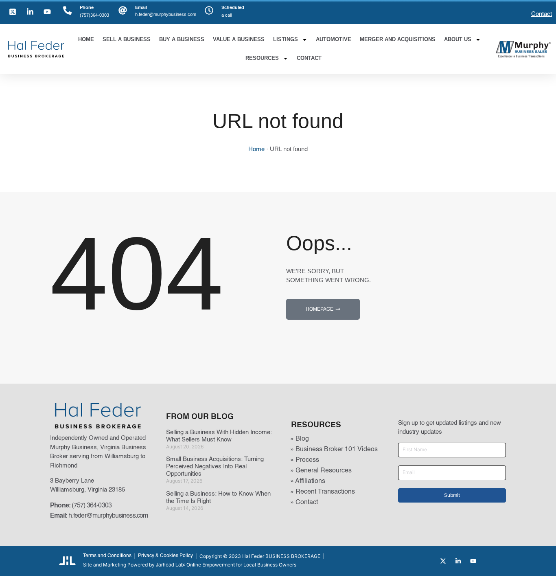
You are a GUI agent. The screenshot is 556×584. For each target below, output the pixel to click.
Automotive (333, 39)
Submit (452, 495)
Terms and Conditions (107, 555)
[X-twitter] (443, 561)
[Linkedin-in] (458, 561)
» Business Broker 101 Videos (334, 449)
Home (86, 39)
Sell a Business (127, 39)
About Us (457, 39)
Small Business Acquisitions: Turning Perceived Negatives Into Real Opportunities (215, 466)
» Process (304, 460)
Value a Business (239, 39)
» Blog (299, 439)
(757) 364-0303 (92, 506)
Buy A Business (181, 39)
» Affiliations (307, 481)
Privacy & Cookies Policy (165, 555)
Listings (285, 39)
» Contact (304, 502)
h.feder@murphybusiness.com (108, 516)
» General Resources (321, 471)
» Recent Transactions (322, 492)
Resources (262, 58)
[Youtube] (473, 561)
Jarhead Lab (170, 565)
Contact (541, 14)
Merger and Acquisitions (398, 39)
